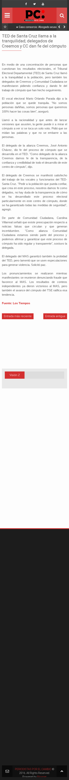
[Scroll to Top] (62, 771)
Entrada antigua (55, 316)
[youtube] (43, 4)
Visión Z (15, 375)
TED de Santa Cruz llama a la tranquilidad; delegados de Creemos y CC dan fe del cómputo (34, 41)
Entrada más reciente (18, 316)
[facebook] (26, 4)
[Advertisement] (13, 464)
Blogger (42, 776)
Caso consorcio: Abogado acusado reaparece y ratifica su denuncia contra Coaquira (38, 27)
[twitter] (34, 4)
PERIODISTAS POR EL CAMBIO (33, 769)
